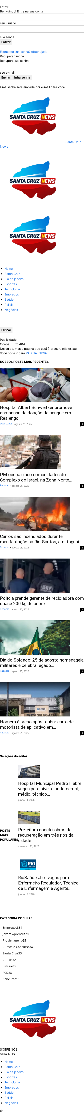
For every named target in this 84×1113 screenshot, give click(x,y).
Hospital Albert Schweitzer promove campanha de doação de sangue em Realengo (36, 413)
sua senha (7, 37)
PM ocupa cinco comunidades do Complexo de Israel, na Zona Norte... (36, 477)
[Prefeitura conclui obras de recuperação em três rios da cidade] (51, 817)
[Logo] (32, 206)
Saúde (9, 299)
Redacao (4, 485)
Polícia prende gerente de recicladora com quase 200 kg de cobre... (42, 601)
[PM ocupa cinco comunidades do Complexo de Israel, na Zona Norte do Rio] (42, 452)
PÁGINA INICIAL (37, 353)
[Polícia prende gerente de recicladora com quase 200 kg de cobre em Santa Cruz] (42, 576)
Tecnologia (12, 289)
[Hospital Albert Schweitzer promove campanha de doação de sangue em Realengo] (42, 385)
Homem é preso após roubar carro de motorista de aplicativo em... (37, 724)
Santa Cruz (12, 274)
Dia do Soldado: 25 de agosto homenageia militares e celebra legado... (42, 662)
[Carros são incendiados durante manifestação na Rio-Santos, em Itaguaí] (42, 514)
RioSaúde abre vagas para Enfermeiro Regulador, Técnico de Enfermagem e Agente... (48, 883)
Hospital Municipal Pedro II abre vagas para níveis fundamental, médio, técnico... (49, 789)
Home (9, 268)
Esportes (11, 284)
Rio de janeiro (14, 279)
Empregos (12, 294)
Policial (9, 304)
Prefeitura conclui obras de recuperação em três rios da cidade (45, 835)
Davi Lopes (6, 423)
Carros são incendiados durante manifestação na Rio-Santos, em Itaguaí (39, 539)
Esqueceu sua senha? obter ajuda (23, 51)
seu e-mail (7, 72)
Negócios (11, 310)
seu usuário (8, 23)
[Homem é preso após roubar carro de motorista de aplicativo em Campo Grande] (42, 699)
